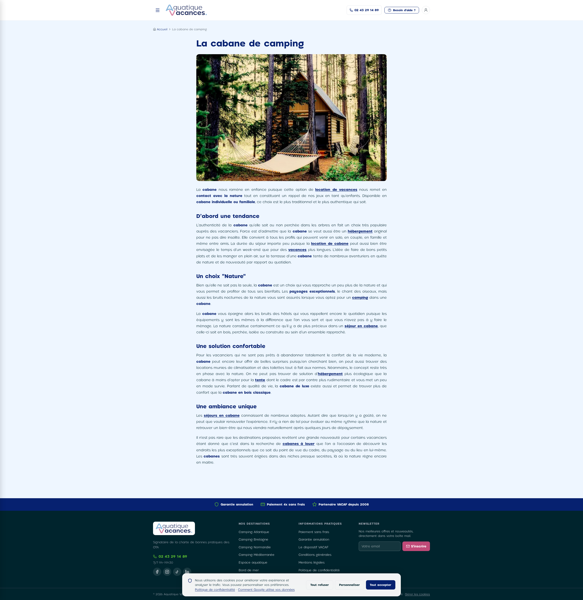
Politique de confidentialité (319, 570)
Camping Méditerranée (256, 555)
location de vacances (336, 189)
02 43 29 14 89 (173, 556)
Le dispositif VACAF (313, 547)
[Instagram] (167, 572)
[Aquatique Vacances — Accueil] (186, 10)
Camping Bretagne (253, 539)
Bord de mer (249, 570)
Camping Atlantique (254, 532)
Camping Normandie (255, 547)
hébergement (360, 231)
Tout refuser (319, 585)
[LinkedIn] (187, 572)
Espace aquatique (253, 562)
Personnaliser (349, 585)
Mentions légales (312, 562)
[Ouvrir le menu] (157, 10)
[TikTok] (177, 572)
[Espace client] (426, 10)
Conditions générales (315, 555)
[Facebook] (157, 572)
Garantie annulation (314, 539)
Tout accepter (380, 585)
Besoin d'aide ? (404, 10)
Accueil (162, 29)
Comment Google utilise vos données (266, 589)
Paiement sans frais (314, 532)
